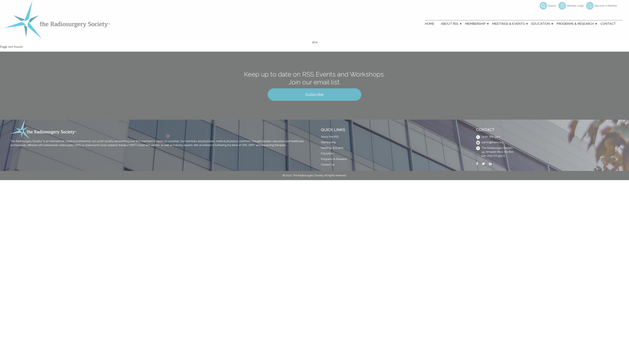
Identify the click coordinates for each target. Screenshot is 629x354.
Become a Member (605, 5)
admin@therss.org (492, 142)
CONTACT (485, 129)
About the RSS (330, 136)
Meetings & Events (508, 23)
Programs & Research (575, 23)
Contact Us (327, 164)
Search (552, 5)
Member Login (575, 5)
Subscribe (314, 94)
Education (540, 23)
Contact (608, 23)
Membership (475, 23)
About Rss (449, 23)
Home (429, 23)
